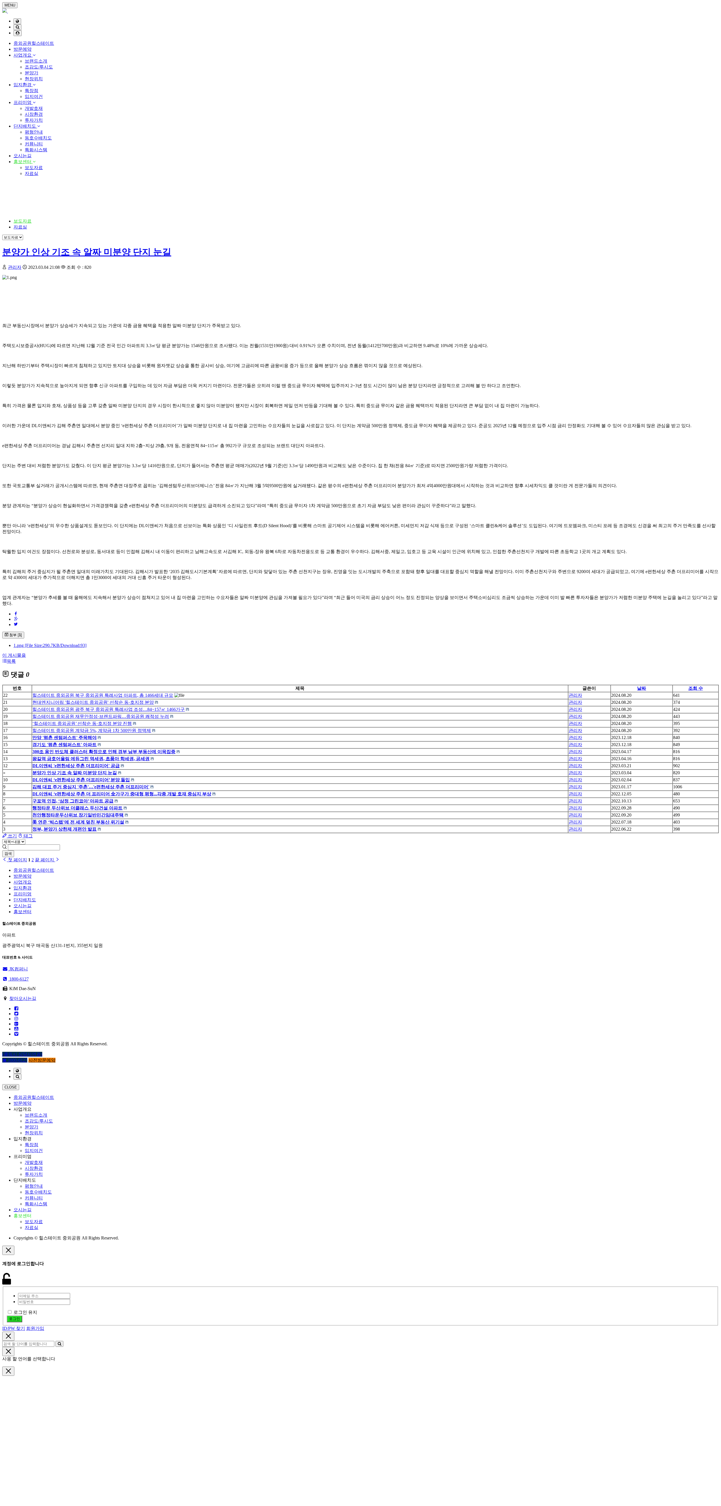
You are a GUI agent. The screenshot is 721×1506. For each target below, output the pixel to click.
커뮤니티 (34, 143)
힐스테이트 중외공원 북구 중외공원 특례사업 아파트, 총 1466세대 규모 (102, 695)
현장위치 (34, 78)
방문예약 (23, 49)
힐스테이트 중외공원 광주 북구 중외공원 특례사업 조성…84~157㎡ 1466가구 (108, 709)
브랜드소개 (36, 61)
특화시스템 (36, 149)
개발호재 (34, 108)
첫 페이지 (17, 859)
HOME (20, 199)
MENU (10, 5)
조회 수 (695, 688)
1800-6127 (18, 979)
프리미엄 (23, 102)
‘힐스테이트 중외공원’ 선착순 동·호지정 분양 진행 (82, 723)
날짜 (641, 688)
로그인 (14, 1319)
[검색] (17, 27)
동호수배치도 (38, 138)
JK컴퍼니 (18, 968)
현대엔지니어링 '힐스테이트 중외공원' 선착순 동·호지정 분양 (93, 702)
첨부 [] (15, 635)
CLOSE (11, 1087)
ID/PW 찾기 (13, 1328)
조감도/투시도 (39, 67)
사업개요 (23, 55)
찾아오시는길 (22, 998)
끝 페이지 (45, 859)
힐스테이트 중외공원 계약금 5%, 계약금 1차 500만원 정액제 (91, 730)
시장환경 (34, 114)
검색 (8, 853)
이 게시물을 (14, 655)
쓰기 (12, 835)
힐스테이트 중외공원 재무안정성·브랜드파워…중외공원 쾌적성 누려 (100, 716)
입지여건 (34, 96)
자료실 (31, 173)
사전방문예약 (41, 1060)
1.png (50, 645)
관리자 (14, 267)
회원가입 (35, 1328)
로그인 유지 (25, 1312)
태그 (28, 835)
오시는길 (23, 155)
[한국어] (17, 21)
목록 (11, 661)
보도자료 (34, 167)
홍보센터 (23, 161)
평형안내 (34, 132)
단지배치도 (25, 126)
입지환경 (23, 84)
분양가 (31, 72)
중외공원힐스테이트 (34, 43)
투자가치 (34, 120)
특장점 (31, 90)
